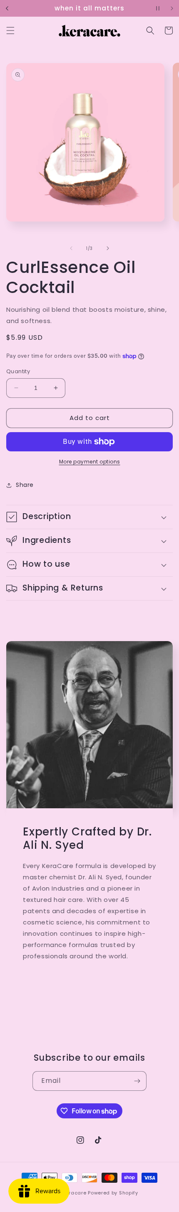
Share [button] (25, 485)
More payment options (89, 461)
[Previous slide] (7, 8)
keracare (75, 1192)
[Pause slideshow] (158, 8)
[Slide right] (108, 248)
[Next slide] (172, 8)
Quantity (18, 371)
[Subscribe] (137, 1081)
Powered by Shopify (113, 1192)
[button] (10, 30)
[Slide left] (71, 248)
